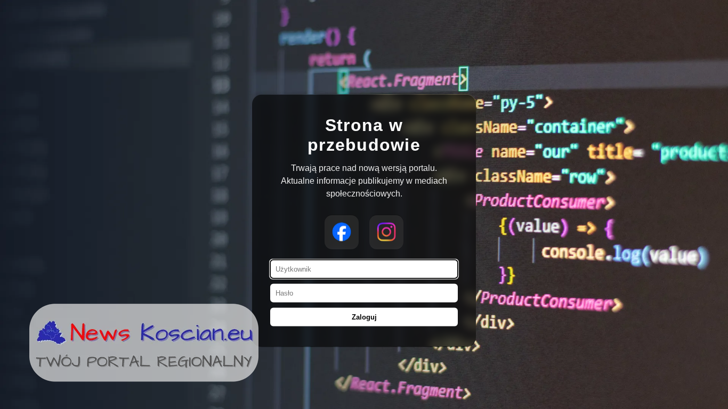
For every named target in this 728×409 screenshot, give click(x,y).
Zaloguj (364, 317)
